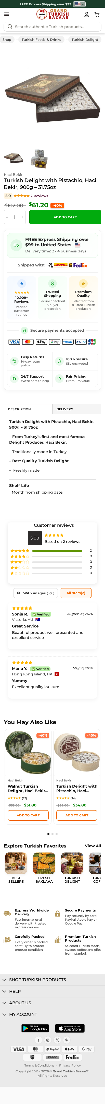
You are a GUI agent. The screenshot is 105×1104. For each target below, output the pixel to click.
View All (93, 846)
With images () (39, 593)
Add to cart (65, 217)
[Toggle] (4, 980)
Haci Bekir (13, 174)
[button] (6, 14)
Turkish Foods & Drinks (41, 39)
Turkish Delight (85, 39)
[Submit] (10, 27)
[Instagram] (48, 1040)
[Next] (90, 95)
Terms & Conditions (39, 1065)
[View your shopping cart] (97, 15)
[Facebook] (38, 1040)
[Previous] (14, 95)
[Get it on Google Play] (35, 1028)
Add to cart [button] (28, 815)
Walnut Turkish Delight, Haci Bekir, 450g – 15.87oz (27, 789)
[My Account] (87, 14)
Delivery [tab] (65, 409)
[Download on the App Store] (70, 1028)
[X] (57, 1040)
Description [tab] (19, 409)
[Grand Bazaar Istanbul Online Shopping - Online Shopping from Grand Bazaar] (52, 14)
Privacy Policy (70, 1065)
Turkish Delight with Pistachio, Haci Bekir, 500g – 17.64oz (76, 789)
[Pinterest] (67, 1040)
